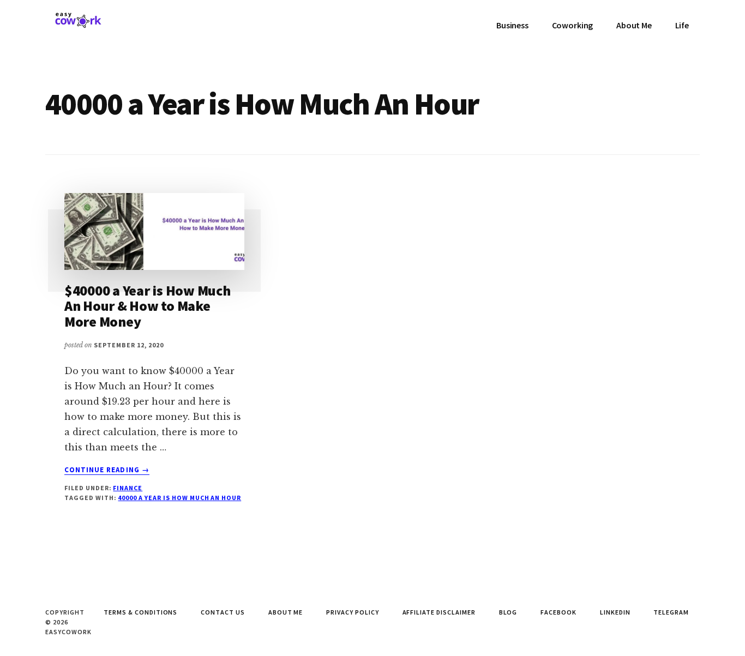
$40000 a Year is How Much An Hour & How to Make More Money (147, 305)
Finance (127, 488)
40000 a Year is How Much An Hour (179, 497)
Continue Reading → (106, 470)
